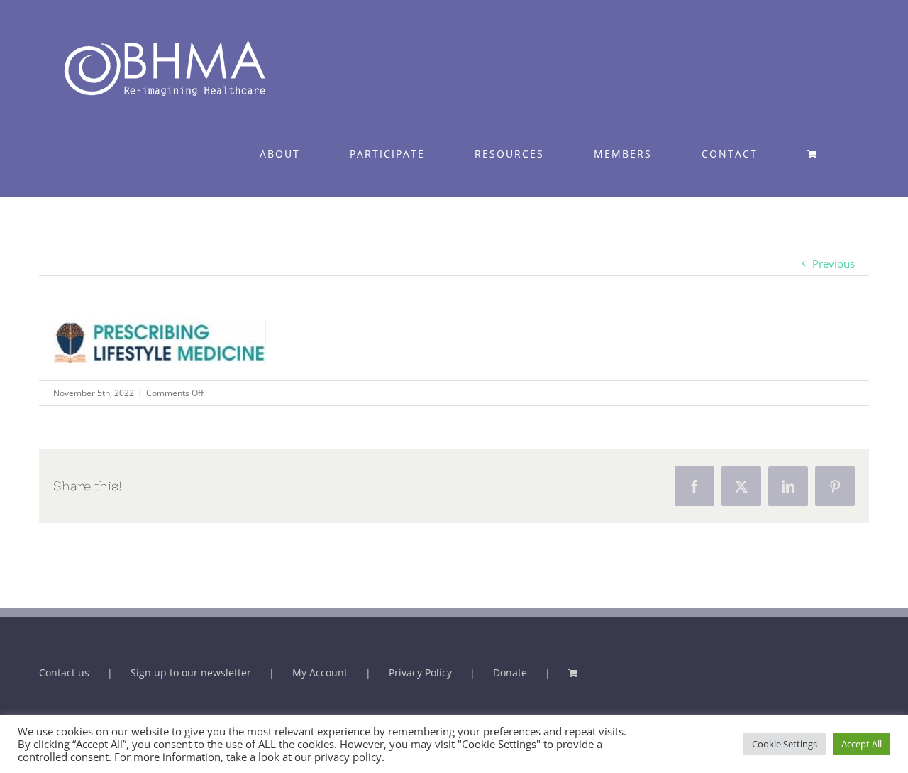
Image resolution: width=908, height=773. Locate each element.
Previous (833, 263)
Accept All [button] (861, 744)
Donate (510, 672)
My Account (320, 672)
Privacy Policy (420, 672)
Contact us (64, 672)
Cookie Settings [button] (784, 744)
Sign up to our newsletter (191, 672)
